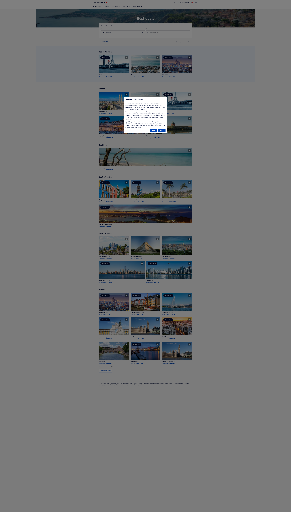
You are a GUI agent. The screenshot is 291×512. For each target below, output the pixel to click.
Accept (162, 130)
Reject (154, 130)
